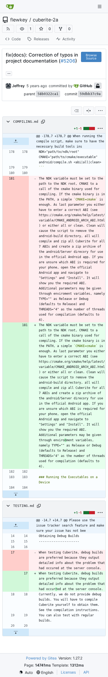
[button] (22, 29)
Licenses (68, 672)
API (86, 672)
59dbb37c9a (90, 94)
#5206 (68, 61)
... (8, 73)
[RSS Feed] (8, 29)
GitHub (86, 85)
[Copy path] (43, 121)
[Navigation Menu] (100, 6)
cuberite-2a (45, 20)
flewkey (19, 20)
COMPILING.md (25, 122)
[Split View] (88, 111)
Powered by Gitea (41, 658)
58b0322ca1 (47, 94)
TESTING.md (23, 506)
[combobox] (76, 111)
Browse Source (91, 56)
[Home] (10, 6)
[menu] (100, 111)
